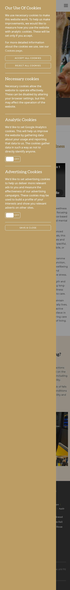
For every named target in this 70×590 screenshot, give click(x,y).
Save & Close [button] (28, 227)
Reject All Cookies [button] (28, 65)
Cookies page (13, 50)
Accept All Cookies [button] (28, 58)
